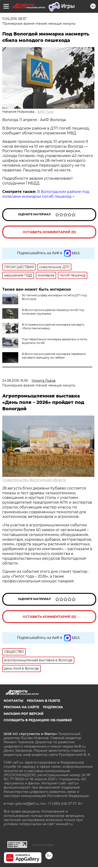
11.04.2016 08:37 (14, 19)
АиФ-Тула (45, 112)
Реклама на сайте (21, 707)
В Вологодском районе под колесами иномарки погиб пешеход (45, 194)
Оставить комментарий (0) (49, 232)
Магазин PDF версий (24, 714)
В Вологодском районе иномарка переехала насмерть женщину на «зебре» (54, 355)
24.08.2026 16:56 (15, 380)
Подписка (53, 707)
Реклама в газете (43, 701)
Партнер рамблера (43, 844)
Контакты (13, 701)
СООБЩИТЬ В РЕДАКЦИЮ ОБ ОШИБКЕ (38, 720)
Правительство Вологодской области (34, 480)
